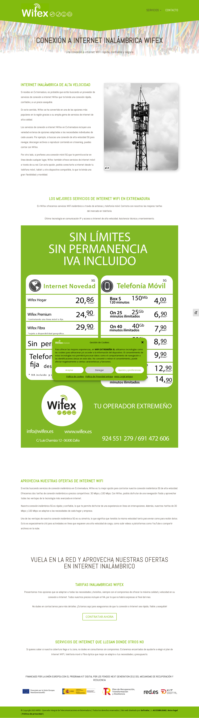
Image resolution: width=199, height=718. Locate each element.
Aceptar (69, 370)
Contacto (171, 10)
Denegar (99, 370)
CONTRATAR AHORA (99, 617)
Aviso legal (173, 710)
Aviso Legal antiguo (123, 376)
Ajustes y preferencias (129, 370)
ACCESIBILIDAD (159, 710)
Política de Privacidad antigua (99, 376)
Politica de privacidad (32, 714)
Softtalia (145, 710)
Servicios (152, 10)
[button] (142, 342)
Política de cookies (75, 376)
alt (107, 168)
